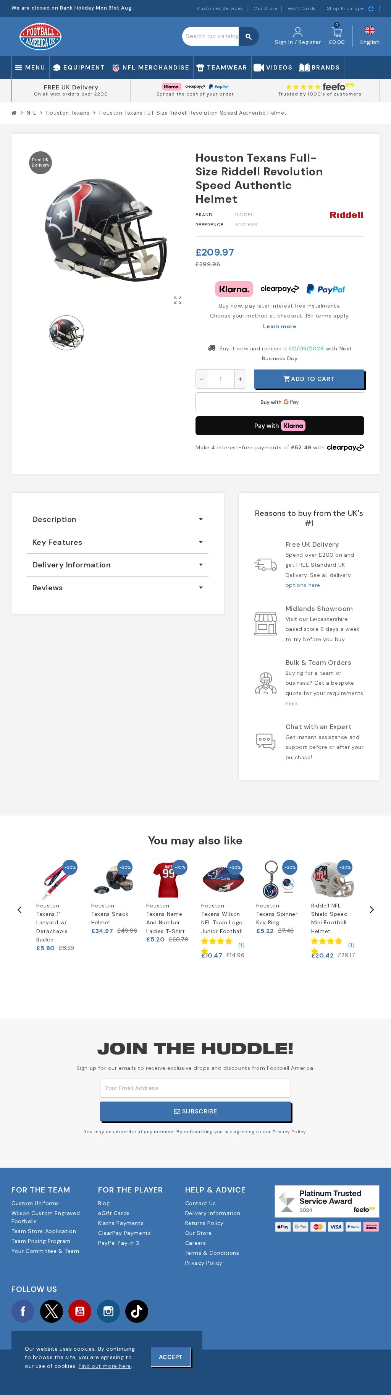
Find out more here (105, 1366)
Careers (195, 1242)
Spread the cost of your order (195, 94)
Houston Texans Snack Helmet (109, 914)
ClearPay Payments (124, 1233)
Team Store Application (43, 1231)
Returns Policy (204, 1223)
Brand (204, 215)
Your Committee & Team (45, 1251)
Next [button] (371, 909)
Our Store (265, 8)
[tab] (117, 519)
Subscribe (198, 1111)
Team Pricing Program (41, 1241)
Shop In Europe (345, 8)
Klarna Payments (121, 1223)
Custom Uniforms (35, 1203)
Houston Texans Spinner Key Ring (277, 914)
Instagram (108, 1311)
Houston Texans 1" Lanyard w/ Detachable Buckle (52, 922)
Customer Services (220, 8)
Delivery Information (213, 1213)
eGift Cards (302, 8)
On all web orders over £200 (71, 94)
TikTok (136, 1311)
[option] (58, 905)
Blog (104, 1203)
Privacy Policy (204, 1262)
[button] (223, 945)
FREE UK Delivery (71, 87)
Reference (210, 225)
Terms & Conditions (212, 1252)
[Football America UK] (40, 35)
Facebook (22, 1311)
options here (303, 585)
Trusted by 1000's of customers (320, 94)
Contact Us (200, 1203)
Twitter (51, 1311)
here (291, 703)
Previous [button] (19, 909)
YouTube (79, 1311)
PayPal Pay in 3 (118, 1242)
